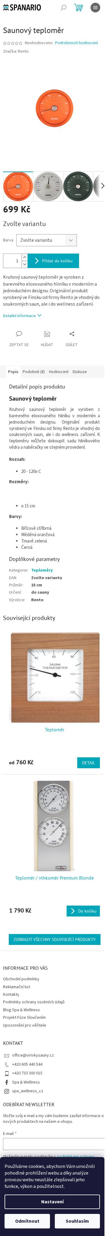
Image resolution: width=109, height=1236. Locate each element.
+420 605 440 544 (27, 1064)
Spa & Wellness (26, 1082)
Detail (88, 763)
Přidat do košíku (57, 261)
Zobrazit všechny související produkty (55, 939)
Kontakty (11, 995)
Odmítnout (27, 1221)
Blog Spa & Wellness (21, 1010)
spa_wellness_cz (27, 1091)
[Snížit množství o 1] (24, 264)
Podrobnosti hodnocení (76, 43)
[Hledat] (64, 8)
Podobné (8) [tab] (34, 372)
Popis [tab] (13, 372)
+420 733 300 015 (27, 1073)
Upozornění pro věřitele (24, 1025)
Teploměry (42, 570)
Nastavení (52, 1201)
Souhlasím (77, 1221)
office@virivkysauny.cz (33, 1055)
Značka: (16, 51)
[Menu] (95, 8)
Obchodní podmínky (21, 979)
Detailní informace (19, 316)
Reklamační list (16, 987)
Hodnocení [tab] (58, 372)
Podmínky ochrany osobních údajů (33, 1002)
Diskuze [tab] (80, 372)
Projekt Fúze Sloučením (24, 1018)
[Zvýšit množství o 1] (24, 257)
